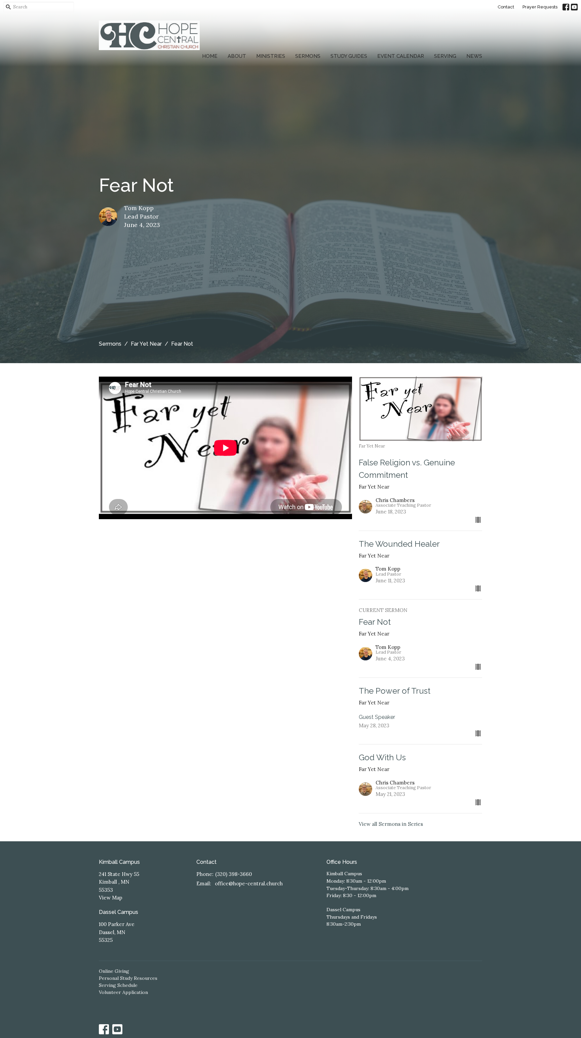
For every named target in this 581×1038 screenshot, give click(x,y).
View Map (110, 897)
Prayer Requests (539, 6)
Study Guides (349, 56)
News (474, 56)
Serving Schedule (118, 985)
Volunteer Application (123, 992)
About (237, 56)
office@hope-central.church (249, 883)
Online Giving (114, 971)
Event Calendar (400, 56)
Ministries (270, 56)
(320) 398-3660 (233, 874)
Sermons (307, 56)
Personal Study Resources (128, 978)
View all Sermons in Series (391, 824)
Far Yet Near (146, 344)
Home (210, 56)
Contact (506, 6)
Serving (445, 56)
